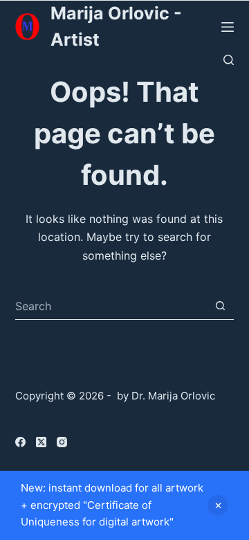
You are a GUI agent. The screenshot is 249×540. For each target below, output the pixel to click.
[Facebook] (20, 442)
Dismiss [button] (218, 505)
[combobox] (111, 306)
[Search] (228, 60)
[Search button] (220, 305)
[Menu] (227, 27)
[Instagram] (62, 442)
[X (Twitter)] (41, 442)
